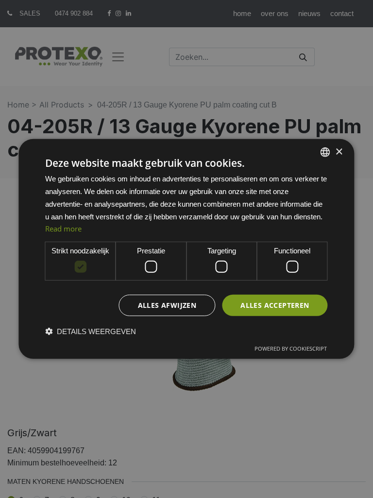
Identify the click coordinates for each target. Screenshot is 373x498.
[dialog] (186, 249)
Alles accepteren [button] (274, 304)
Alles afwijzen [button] (167, 304)
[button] (90, 331)
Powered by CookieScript (290, 348)
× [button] (338, 151)
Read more (63, 228)
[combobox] (325, 152)
